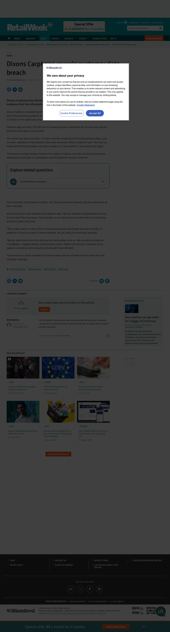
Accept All (95, 113)
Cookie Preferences (71, 113)
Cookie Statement (86, 105)
